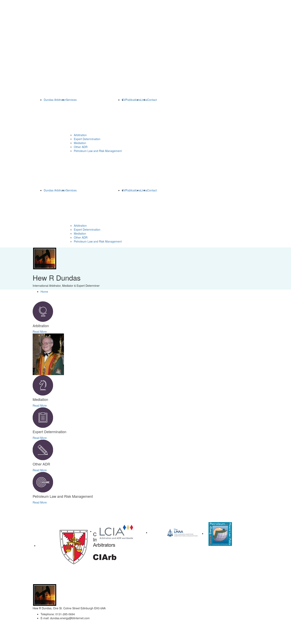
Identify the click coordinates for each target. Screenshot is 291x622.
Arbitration (80, 135)
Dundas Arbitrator (55, 100)
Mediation (80, 143)
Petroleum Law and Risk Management (98, 151)
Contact (152, 100)
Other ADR (80, 147)
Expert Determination (87, 139)
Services (71, 100)
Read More (40, 331)
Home (44, 291)
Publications (133, 100)
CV (124, 100)
